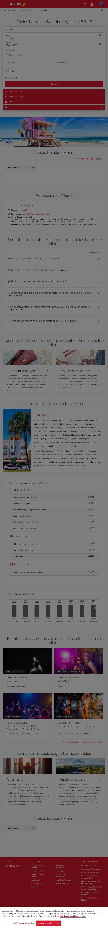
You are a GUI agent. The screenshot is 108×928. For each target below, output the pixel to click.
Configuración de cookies (23, 923)
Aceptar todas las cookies (48, 923)
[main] (54, 917)
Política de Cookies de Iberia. (72, 916)
